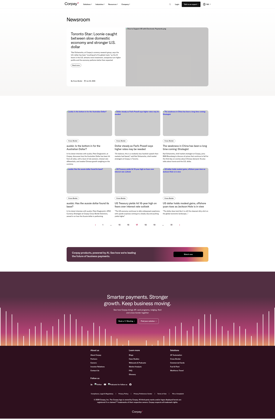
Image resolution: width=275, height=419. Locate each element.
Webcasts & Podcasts (137, 363)
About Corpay (95, 355)
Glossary (132, 374)
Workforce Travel (177, 370)
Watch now (188, 254)
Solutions (87, 4)
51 (172, 225)
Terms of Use (162, 394)
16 (128, 225)
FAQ (130, 370)
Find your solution (148, 321)
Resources (112, 4)
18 (146, 225)
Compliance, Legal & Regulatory (102, 394)
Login (177, 4)
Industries (99, 4)
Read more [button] (76, 65)
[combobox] (169, 4)
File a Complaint (178, 394)
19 (154, 225)
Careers (93, 363)
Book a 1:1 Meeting (125, 321)
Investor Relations (97, 367)
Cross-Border (72, 141)
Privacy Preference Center (143, 394)
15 (119, 225)
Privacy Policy (123, 394)
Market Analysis (135, 367)
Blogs (131, 355)
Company (125, 4)
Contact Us (94, 370)
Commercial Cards (177, 363)
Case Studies (134, 359)
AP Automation (176, 355)
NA (207, 4)
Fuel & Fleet (175, 367)
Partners (93, 359)
